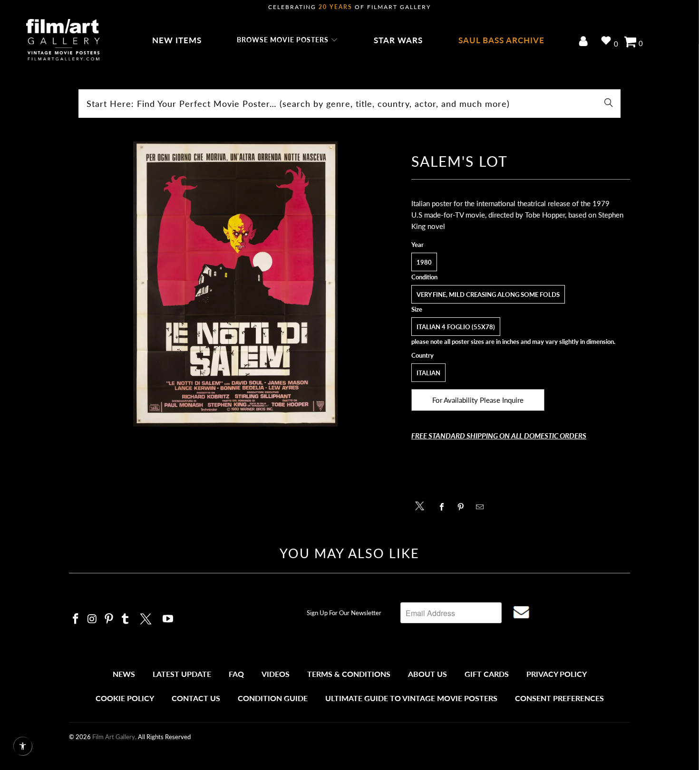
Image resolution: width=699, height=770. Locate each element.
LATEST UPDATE (182, 673)
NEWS (124, 673)
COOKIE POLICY (125, 698)
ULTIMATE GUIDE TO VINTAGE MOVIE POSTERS (411, 698)
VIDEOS (276, 673)
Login (585, 42)
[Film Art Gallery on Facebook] (76, 619)
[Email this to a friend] (482, 507)
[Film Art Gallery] (63, 40)
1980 (424, 262)
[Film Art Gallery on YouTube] (168, 619)
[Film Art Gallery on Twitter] (147, 617)
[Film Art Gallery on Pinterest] (109, 619)
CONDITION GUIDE (273, 698)
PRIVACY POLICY (556, 673)
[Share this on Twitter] (422, 505)
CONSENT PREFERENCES (559, 698)
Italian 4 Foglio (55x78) (456, 327)
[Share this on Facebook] (444, 507)
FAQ (236, 673)
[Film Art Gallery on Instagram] (93, 619)
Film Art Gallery (113, 737)
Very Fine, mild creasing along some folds (488, 294)
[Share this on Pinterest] (463, 507)
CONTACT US (196, 698)
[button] (287, 40)
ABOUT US (427, 673)
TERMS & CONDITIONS (348, 673)
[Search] (609, 103)
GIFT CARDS (487, 673)
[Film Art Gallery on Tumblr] (125, 619)
